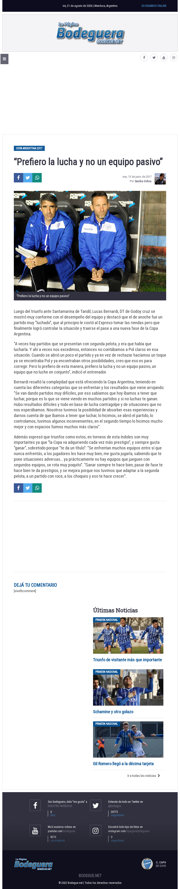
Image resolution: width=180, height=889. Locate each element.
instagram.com (128, 831)
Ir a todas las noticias (142, 776)
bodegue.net (90, 875)
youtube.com (61, 831)
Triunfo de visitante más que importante (127, 659)
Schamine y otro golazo (113, 711)
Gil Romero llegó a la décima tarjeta (123, 763)
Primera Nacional (106, 620)
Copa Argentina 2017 (29, 148)
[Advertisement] (90, 99)
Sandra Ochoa (143, 181)
